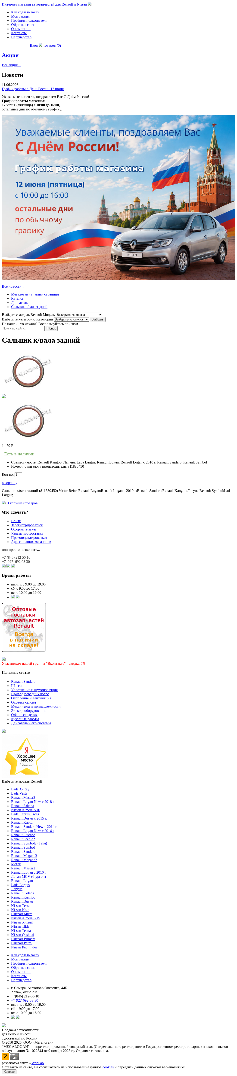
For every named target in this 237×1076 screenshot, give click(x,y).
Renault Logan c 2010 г (28, 872)
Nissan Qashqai (22, 935)
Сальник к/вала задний (29, 307)
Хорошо (9, 1071)
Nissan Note (20, 910)
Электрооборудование (28, 711)
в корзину (9, 483)
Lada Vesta (19, 793)
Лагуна (16, 889)
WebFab (37, 1063)
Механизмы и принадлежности (36, 706)
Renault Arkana (22, 806)
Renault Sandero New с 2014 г (34, 827)
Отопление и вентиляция (31, 698)
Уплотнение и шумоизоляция (34, 690)
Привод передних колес (30, 694)
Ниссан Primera (23, 939)
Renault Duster (22, 901)
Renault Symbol (23, 847)
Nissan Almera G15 (25, 918)
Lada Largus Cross (25, 814)
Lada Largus (20, 885)
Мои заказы (20, 16)
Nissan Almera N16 (25, 810)
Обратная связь (23, 25)
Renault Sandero (23, 681)
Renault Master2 (23, 868)
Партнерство (21, 37)
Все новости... (13, 286)
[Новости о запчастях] (13, 597)
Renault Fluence (23, 835)
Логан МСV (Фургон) (28, 876)
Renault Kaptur (22, 822)
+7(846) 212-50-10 (25, 996)
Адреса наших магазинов (31, 542)
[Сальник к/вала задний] (28, 392)
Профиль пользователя (29, 20)
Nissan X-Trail (22, 922)
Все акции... (11, 65)
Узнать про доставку (27, 533)
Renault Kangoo (23, 897)
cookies (108, 1067)
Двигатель (19, 303)
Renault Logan (22, 881)
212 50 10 (16, 557)
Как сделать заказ (25, 12)
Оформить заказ (23, 529)
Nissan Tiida (20, 926)
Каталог (17, 298)
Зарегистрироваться (27, 525)
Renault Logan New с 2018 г (32, 802)
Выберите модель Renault (22, 781)
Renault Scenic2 (23, 839)
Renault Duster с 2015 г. (29, 818)
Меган (16, 864)
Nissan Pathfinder (24, 947)
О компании (21, 29)
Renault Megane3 (24, 856)
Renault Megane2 (24, 860)
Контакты (19, 33)
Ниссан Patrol (21, 943)
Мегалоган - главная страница (35, 294)
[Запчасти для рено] (17, 597)
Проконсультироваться (29, 538)
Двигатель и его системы (31, 723)
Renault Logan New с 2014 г (32, 831)
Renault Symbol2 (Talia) (29, 843)
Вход (34, 45)
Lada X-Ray (20, 789)
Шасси (16, 686)
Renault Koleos (22, 893)
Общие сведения (24, 715)
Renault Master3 (23, 797)
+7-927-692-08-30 (24, 1000)
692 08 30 (16, 562)
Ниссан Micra (21, 914)
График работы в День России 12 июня (33, 89)
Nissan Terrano (22, 906)
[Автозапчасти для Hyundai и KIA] (4, 731)
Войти (16, 521)
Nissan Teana (21, 931)
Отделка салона (23, 702)
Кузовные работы (25, 719)
